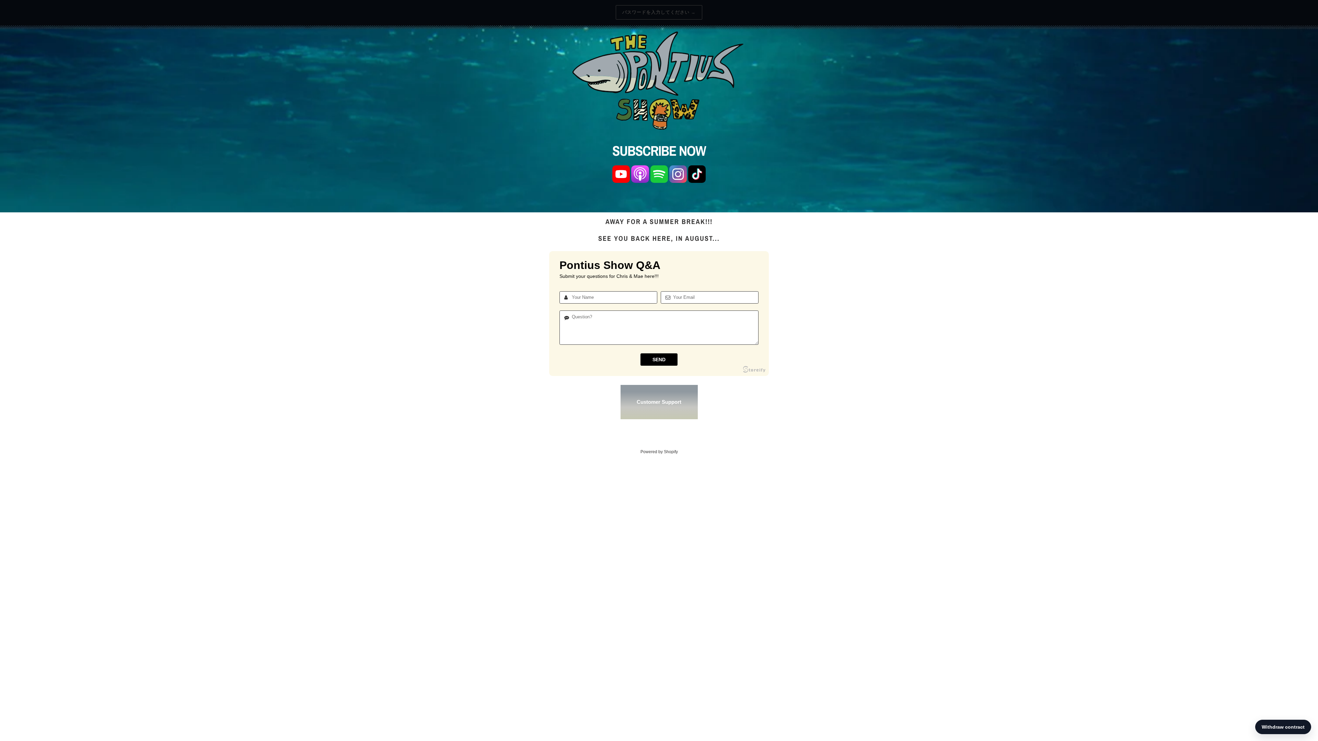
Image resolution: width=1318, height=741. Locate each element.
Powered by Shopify (659, 451)
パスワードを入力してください (659, 12)
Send (659, 359)
